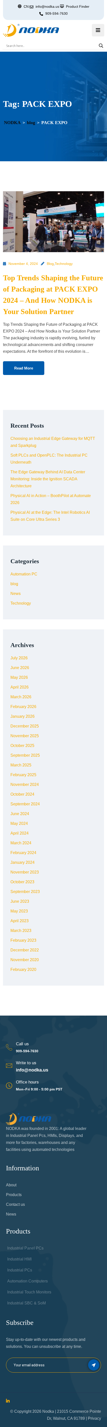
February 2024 (23, 853)
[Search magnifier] (101, 45)
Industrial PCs (19, 1270)
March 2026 (20, 697)
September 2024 (25, 804)
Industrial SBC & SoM (26, 1303)
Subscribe (93, 1365)
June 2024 (19, 814)
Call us (22, 1044)
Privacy (94, 1418)
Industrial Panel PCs (25, 1248)
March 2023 (20, 930)
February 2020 (23, 969)
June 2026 (19, 668)
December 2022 (24, 950)
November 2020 (24, 960)
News (15, 593)
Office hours (27, 1082)
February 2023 (23, 940)
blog (50, 264)
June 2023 (19, 901)
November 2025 (24, 736)
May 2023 (19, 911)
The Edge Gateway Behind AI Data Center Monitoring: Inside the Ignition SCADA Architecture (47, 479)
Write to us (26, 1063)
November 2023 (24, 872)
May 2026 (19, 677)
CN (26, 6)
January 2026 (22, 716)
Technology (64, 264)
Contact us (15, 1204)
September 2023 (25, 892)
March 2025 (20, 765)
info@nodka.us (32, 1070)
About (11, 1185)
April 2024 (19, 833)
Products (14, 1195)
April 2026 (19, 687)
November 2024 (24, 784)
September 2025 (25, 755)
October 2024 (22, 794)
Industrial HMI (19, 1259)
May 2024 (19, 823)
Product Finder (77, 6)
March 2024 (20, 843)
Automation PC (23, 574)
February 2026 (23, 707)
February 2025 (23, 775)
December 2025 (24, 726)
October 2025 (22, 745)
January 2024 (22, 862)
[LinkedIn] (8, 1401)
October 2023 (22, 882)
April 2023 (19, 921)
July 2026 (19, 658)
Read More (23, 368)
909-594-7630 (56, 13)
